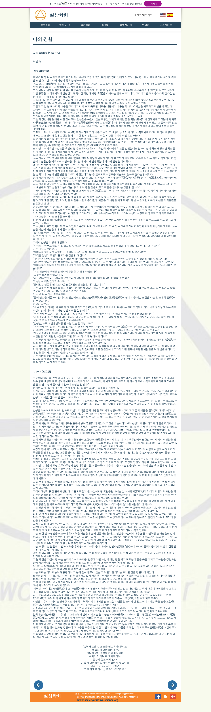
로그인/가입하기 (143, 15)
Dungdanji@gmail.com (124, 694)
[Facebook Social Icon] (158, 696)
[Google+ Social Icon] (173, 696)
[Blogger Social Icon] (165, 696)
